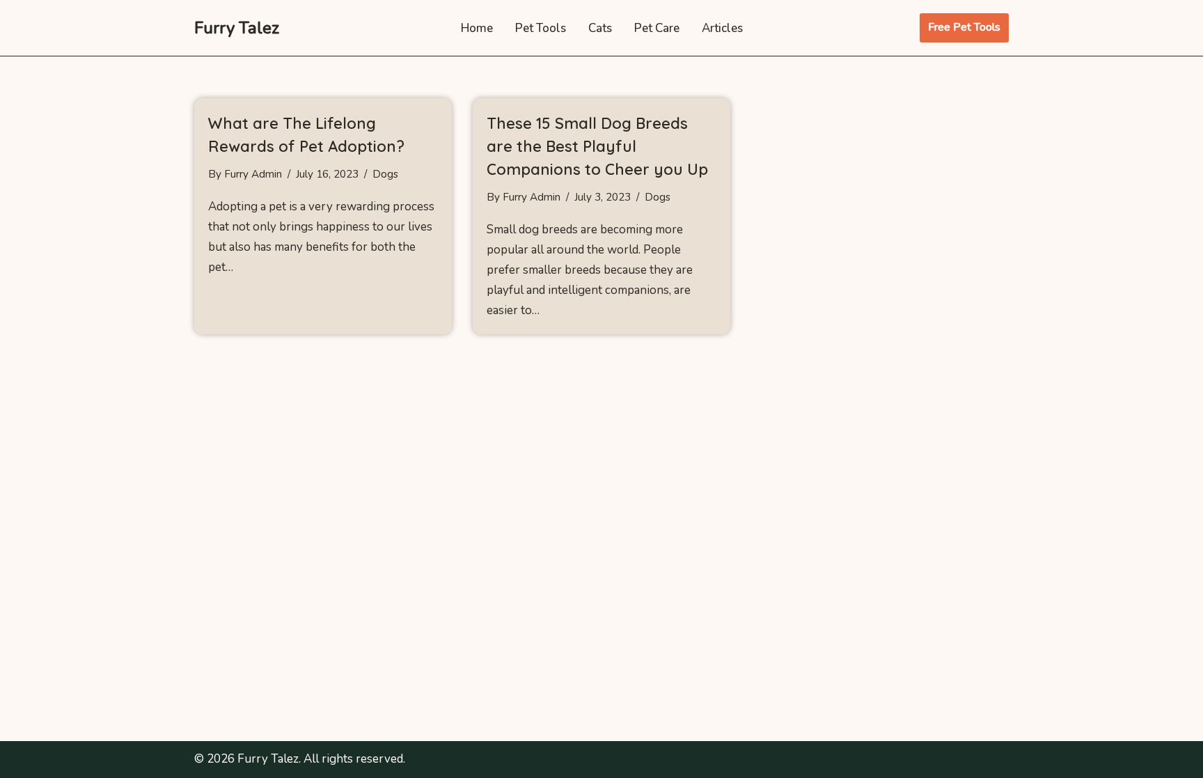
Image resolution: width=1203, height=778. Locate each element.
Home (477, 28)
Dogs (385, 174)
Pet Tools (540, 28)
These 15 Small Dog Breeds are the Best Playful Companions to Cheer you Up (597, 146)
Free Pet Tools (964, 27)
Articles (722, 28)
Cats (600, 28)
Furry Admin (253, 174)
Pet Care (656, 28)
